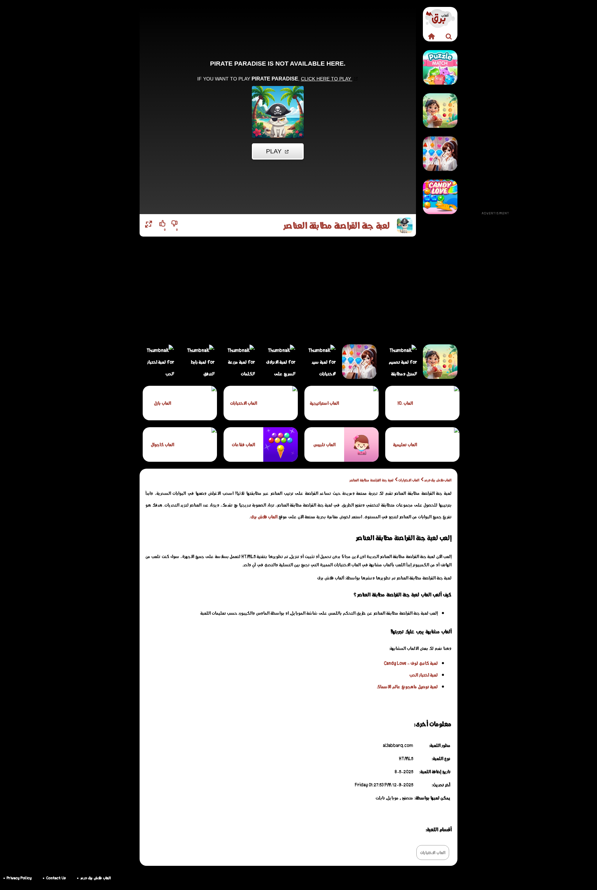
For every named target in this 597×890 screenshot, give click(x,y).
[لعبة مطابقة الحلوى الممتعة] (440, 67)
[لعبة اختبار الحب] (157, 361)
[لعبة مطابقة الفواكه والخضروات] (440, 110)
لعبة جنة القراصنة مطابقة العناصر (372, 480)
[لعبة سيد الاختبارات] (318, 361)
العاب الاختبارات (408, 480)
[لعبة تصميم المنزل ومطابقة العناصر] (399, 361)
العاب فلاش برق (263, 517)
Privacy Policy (19, 877)
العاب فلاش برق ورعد (438, 480)
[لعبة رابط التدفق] (197, 361)
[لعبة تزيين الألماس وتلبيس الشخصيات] (440, 153)
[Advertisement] (495, 110)
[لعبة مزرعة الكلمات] (237, 361)
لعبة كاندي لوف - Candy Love (411, 663)
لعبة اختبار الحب (423, 675)
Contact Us (56, 877)
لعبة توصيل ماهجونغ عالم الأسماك (407, 686)
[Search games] (448, 36)
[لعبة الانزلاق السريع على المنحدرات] (278, 361)
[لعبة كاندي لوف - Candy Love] (440, 197)
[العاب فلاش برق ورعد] (431, 36)
